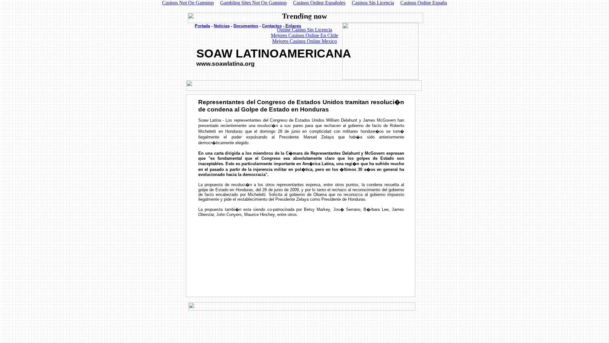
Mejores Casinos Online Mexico (304, 41)
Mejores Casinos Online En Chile (304, 35)
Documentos (245, 26)
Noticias (222, 26)
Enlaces (293, 26)
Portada (202, 26)
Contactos (272, 26)
